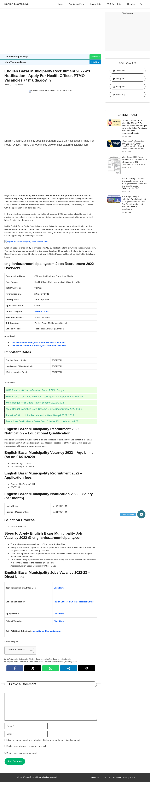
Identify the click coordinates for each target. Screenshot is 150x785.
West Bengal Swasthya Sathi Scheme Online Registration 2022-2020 (44, 408)
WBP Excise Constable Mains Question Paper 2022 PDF (38, 345)
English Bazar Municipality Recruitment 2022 (25, 662)
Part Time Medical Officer (81, 602)
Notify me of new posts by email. (22, 753)
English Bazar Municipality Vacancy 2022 (60, 662)
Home (60, 4)
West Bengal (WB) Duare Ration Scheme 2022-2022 (35, 402)
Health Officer (60, 602)
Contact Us (105, 777)
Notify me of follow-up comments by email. (26, 746)
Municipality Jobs (64, 659)
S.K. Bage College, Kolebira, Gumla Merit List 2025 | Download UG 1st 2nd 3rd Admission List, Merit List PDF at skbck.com (134, 202)
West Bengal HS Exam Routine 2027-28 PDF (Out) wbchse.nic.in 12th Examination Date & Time (135, 161)
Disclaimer (116, 777)
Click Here (59, 588)
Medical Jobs (34, 659)
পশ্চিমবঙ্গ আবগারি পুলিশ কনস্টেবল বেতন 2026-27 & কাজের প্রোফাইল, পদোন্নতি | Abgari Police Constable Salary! (133, 145)
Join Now (95, 56)
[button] (142, 4)
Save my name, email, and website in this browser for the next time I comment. (44, 740)
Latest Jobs (96, 4)
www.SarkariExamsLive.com (47, 631)
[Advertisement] (50, 32)
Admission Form (77, 4)
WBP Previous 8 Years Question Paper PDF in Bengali (35, 390)
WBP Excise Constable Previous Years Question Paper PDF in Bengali (44, 396)
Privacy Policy (129, 777)
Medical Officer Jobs (49, 659)
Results (131, 4)
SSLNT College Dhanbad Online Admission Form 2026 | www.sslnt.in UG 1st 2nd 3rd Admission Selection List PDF (134, 183)
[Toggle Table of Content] (30, 650)
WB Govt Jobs (114, 4)
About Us (95, 777)
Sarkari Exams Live (16, 3)
